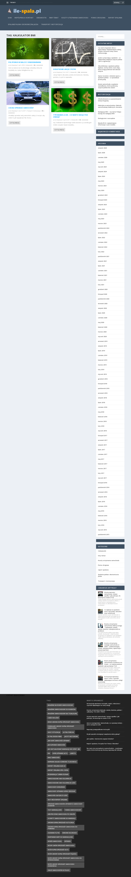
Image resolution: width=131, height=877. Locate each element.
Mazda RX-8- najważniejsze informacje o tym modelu (107, 124)
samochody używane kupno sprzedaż (61, 791)
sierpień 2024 (102, 171)
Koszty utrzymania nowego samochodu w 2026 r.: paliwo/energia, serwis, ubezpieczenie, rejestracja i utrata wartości (109, 646)
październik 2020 (103, 299)
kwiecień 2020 (102, 327)
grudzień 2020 (102, 289)
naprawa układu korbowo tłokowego (62, 762)
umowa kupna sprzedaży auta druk (61, 822)
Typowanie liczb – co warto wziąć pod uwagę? (70, 116)
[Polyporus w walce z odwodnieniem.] (28, 48)
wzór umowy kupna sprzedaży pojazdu (62, 854)
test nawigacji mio (55, 810)
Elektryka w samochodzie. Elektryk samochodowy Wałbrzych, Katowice (110, 106)
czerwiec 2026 (102, 157)
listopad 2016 (102, 483)
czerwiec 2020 (102, 318)
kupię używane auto (60, 753)
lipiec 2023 (101, 209)
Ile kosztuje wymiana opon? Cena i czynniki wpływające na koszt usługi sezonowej (110, 679)
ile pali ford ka (68, 732)
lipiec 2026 (101, 153)
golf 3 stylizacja (54, 732)
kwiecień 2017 (102, 464)
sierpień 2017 (102, 445)
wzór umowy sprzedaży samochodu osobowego (61, 865)
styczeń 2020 (102, 336)
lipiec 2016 (101, 501)
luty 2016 (101, 525)
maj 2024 (101, 181)
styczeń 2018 (102, 431)
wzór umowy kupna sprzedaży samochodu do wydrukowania (65, 859)
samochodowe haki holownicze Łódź (61, 783)
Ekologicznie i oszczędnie (106, 118)
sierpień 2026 (102, 148)
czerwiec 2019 (102, 355)
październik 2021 (103, 256)
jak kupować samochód (56, 745)
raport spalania (115, 18)
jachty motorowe (71, 736)
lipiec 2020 (101, 313)
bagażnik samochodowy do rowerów (61, 709)
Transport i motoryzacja (52, 24)
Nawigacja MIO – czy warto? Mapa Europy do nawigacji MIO (109, 112)
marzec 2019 (102, 365)
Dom (10, 18)
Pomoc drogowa (98, 18)
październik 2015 (103, 534)
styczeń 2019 (102, 374)
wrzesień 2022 (102, 233)
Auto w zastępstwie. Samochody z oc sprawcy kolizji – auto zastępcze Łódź (105, 724)
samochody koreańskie (56, 787)
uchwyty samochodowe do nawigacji (61, 818)
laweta (73, 753)
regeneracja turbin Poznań (58, 774)
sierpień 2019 (102, 346)
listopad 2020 (102, 294)
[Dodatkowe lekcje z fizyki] (72, 52)
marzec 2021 (102, 280)
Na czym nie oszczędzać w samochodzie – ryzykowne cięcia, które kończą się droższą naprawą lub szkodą (104, 749)
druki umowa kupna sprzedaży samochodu (63, 722)
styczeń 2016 (102, 530)
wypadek (67, 841)
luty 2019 (101, 369)
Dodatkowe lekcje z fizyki (64, 69)
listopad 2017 (102, 435)
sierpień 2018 (102, 398)
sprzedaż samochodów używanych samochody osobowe (65, 805)
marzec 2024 (102, 186)
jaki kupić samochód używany (59, 741)
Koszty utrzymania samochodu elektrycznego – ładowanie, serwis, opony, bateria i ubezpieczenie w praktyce (110, 627)
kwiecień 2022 (102, 247)
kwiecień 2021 (102, 275)
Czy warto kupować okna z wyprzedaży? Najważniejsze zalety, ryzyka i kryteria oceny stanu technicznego (110, 50)
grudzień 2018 (102, 379)
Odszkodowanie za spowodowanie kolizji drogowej (109, 100)
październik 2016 (103, 487)
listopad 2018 (102, 384)
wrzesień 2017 (102, 440)
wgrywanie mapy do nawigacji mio (60, 837)
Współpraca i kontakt (23, 18)
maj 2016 (101, 511)
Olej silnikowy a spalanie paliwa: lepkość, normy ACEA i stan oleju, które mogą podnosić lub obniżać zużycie (109, 68)
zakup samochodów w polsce (58, 870)
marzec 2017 (102, 468)
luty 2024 (101, 190)
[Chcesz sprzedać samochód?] (28, 93)
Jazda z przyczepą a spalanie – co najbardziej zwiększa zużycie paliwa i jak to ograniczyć (110, 59)
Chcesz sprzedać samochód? (21, 108)
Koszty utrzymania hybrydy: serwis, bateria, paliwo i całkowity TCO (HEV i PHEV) (104, 711)
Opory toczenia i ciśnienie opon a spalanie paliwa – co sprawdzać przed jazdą (109, 77)
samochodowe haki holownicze (59, 778)
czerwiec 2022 (102, 242)
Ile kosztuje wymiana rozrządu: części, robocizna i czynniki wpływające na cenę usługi (103, 704)
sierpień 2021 (102, 261)
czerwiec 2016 (102, 506)
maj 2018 (101, 412)
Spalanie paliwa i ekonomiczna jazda (23, 24)
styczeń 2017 (102, 478)
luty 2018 (101, 426)
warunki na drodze (69, 833)
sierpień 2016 (102, 497)
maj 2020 (101, 322)
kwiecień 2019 (102, 360)
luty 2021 (101, 285)
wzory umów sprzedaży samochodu (61, 845)
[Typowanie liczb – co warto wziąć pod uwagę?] (72, 100)
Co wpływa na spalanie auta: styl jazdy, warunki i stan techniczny (113, 611)
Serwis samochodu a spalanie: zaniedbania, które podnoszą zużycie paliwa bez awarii (108, 86)
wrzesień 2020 (102, 303)
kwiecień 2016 (102, 516)
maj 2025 (101, 162)
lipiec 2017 (101, 450)
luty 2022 (101, 252)
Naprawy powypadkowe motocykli (98, 729)
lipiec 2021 (101, 266)
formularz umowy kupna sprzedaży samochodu (61, 727)
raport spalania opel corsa (58, 770)
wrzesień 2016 (102, 492)
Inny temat (54, 18)
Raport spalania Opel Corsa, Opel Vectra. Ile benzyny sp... (34, 2)
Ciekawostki (41, 18)
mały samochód (54, 757)
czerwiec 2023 (102, 214)
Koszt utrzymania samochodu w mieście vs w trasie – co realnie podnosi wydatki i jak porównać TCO (110, 663)
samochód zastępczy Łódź (57, 795)
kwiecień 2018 (102, 417)
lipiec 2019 (101, 351)
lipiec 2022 (101, 237)
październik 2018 (103, 388)
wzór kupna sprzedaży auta (58, 850)
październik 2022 (103, 228)
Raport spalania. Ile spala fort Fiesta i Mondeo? (103, 744)
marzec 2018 (102, 421)
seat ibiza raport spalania (57, 800)
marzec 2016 (102, 520)
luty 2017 (101, 473)
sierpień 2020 (102, 308)
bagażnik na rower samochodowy (60, 705)
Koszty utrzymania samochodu (74, 18)
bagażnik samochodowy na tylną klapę (62, 713)
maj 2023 (101, 219)
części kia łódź (53, 718)
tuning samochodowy (73, 810)
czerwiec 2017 (102, 454)
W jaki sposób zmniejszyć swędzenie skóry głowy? (103, 734)
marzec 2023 (102, 223)
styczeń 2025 (102, 167)
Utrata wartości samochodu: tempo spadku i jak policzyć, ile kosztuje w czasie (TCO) (109, 595)
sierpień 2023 (102, 204)
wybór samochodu (55, 841)
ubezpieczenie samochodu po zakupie (61, 814)
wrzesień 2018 (102, 393)
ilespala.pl (14, 65)
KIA (49, 753)
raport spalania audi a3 (56, 766)
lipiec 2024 (101, 176)
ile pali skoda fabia (55, 736)
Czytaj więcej (14, 75)
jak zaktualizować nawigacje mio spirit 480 (64, 749)
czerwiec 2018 (102, 407)
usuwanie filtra (54, 833)
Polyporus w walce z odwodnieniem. (24, 62)
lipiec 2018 (101, 402)
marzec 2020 (102, 332)
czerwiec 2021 (102, 270)
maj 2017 (101, 459)
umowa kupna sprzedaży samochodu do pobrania (62, 827)
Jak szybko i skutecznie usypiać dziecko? (100, 739)
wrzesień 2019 (102, 341)
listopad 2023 (102, 200)
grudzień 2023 (102, 195)
